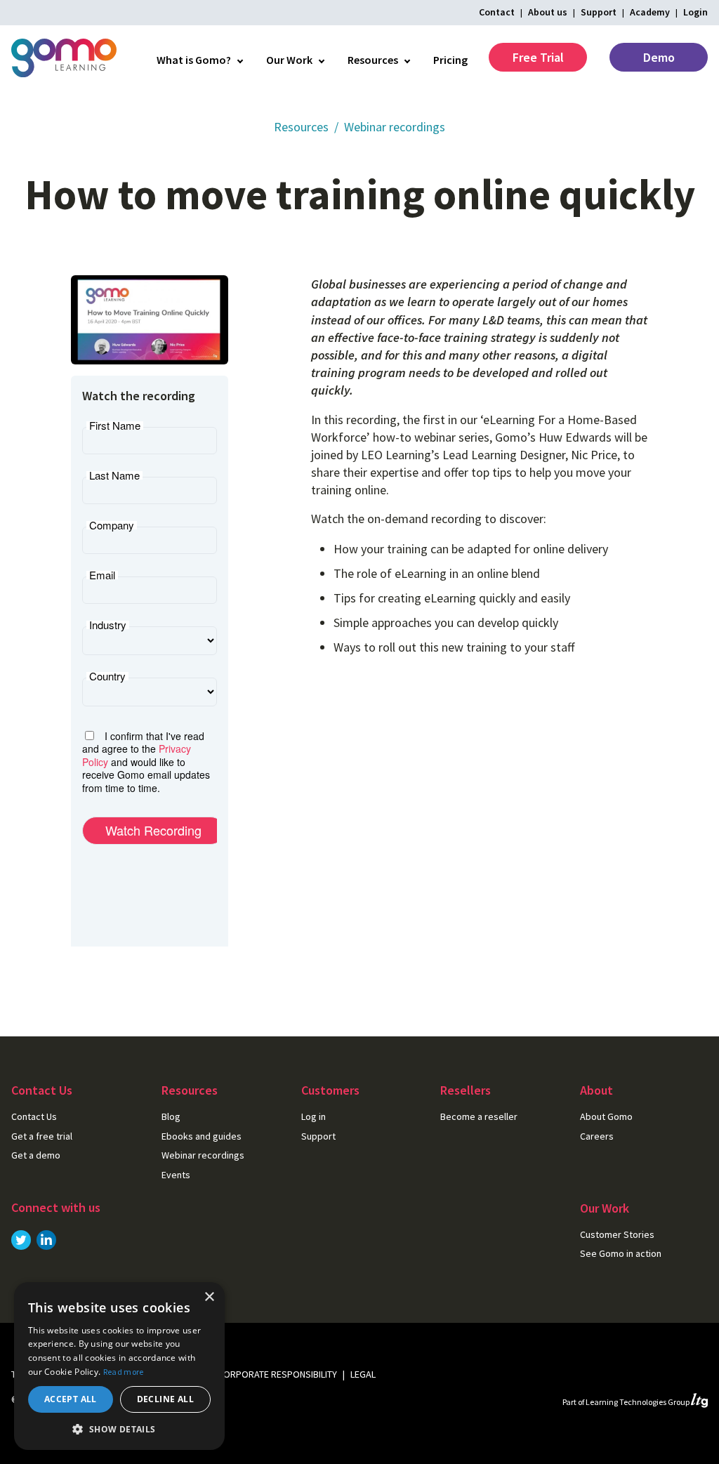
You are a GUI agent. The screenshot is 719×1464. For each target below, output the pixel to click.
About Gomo (606, 1116)
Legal (363, 1374)
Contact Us (34, 1116)
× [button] (209, 1297)
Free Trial (538, 57)
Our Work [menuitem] (289, 60)
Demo (659, 57)
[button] (119, 1429)
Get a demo (35, 1155)
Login (695, 12)
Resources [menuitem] (373, 60)
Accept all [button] (70, 1399)
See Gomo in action (620, 1253)
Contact (497, 12)
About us (547, 12)
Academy (650, 12)
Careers (597, 1136)
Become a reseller (478, 1116)
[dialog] (119, 1366)
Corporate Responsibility (277, 1374)
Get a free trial (41, 1136)
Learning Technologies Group (638, 1402)
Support (598, 12)
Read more (123, 1371)
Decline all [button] (165, 1399)
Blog (170, 1116)
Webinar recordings (394, 127)
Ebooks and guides (201, 1136)
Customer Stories (617, 1234)
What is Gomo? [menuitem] (194, 60)
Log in (313, 1116)
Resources (301, 127)
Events (175, 1174)
